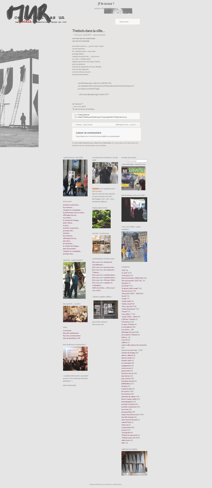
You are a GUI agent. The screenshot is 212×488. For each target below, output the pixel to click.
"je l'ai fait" (125, 286)
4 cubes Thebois (127, 324)
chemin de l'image (128, 353)
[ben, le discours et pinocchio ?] (75, 358)
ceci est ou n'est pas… (129, 350)
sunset (124, 430)
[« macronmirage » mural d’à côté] (133, 178)
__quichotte (94, 56)
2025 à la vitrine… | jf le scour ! (103, 288)
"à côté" (124, 273)
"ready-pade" (126, 301)
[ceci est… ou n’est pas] (101, 244)
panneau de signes (128, 396)
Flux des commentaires (72, 336)
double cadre (126, 360)
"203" (123, 270)
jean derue (125, 376)
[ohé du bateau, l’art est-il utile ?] (134, 209)
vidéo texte (125, 440)
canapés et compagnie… (72, 210)
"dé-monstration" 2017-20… (132, 281)
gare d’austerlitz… (70, 248)
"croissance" (126, 275)
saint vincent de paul (129, 420)
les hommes (126, 394)
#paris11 (130, 86)
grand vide (125, 371)
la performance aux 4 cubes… (74, 212)
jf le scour (78, 35)
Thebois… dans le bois (83, 125)
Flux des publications (71, 333)
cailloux (124, 342)
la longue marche (127, 381)
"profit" (124, 296)
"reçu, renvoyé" (127, 306)
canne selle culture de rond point (134, 345)
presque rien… (68, 230)
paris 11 (100, 117)
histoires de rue (127, 373)
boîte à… (124, 337)
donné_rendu (126, 358)
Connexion (67, 330)
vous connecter (91, 136)
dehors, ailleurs (127, 355)
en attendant (126, 363)
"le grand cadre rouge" (129, 288)
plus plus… (67, 241)
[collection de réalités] (134, 463)
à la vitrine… (67, 218)
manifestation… (110, 275)
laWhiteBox (125, 384)
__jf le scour (76, 106)
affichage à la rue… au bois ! (127, 125)
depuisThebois (83, 117)
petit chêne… (68, 223)
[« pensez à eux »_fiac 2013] (75, 178)
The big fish (126, 432)
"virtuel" (124, 311)
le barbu (124, 386)
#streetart (123, 86)
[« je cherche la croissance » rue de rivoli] (105, 173)
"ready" (124, 299)
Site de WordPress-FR (71, 338)
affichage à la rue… (70, 215)
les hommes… (68, 207)
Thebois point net (83, 115)
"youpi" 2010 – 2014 (129, 317)
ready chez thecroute (129, 414)
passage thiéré (108, 117)
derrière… (66, 233)
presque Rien (126, 412)
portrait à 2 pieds (127, 404)
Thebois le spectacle (129, 435)
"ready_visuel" (126, 304)
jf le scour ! (106, 3)
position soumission (129, 407)
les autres (125, 391)
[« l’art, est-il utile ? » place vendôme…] (134, 246)
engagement (126, 365)
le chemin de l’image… (71, 220)
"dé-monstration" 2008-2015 (132, 278)
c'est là (124, 340)
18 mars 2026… (110, 280)
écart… (99, 290)
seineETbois (126, 422)
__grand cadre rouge (95, 46)
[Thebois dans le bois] (101, 219)
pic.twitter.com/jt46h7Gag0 (88, 89)
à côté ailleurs (126, 327)
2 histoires (125, 322)
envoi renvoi (126, 368)
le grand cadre (126, 389)
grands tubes (93, 117)
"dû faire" (124, 283)
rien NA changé (127, 417)
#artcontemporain (96, 86)
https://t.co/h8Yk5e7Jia (102, 83)
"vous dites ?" (126, 314)
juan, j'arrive (125, 378)
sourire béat (126, 427)
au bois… (66, 225)
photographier (126, 402)
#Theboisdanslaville (111, 86)
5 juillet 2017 (103, 94)
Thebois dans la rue (120, 117)
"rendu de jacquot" (128, 309)
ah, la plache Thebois (129, 335)
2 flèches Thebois (128, 319)
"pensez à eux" (127, 291)
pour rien (124, 409)
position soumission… (71, 205)
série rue (124, 425)
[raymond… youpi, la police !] (74, 280)
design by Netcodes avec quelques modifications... (106, 484)
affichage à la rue (127, 332)
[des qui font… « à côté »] (75, 314)
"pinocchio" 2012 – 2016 (130, 293)
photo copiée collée (129, 399)
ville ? (123, 443)
